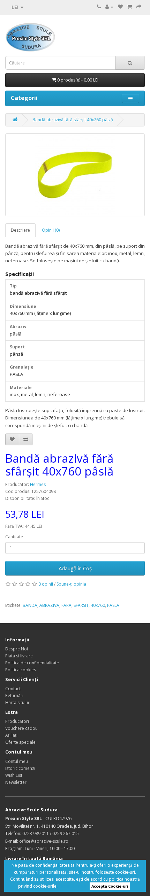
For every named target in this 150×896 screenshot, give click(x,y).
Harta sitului (17, 702)
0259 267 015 (65, 833)
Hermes (38, 484)
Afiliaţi (11, 735)
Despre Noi (16, 649)
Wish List (13, 775)
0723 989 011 (35, 833)
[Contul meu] (109, 7)
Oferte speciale (20, 742)
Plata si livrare (19, 656)
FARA (66, 605)
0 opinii (45, 584)
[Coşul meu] (129, 7)
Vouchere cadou (21, 728)
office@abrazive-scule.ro (43, 841)
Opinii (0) (51, 230)
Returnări (14, 695)
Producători (17, 721)
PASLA (113, 605)
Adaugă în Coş (75, 568)
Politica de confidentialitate (32, 663)
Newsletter (16, 782)
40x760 (98, 605)
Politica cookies (20, 670)
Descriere (20, 230)
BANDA (30, 605)
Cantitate (14, 537)
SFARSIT (81, 605)
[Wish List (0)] (120, 7)
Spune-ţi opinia (71, 584)
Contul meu (16, 761)
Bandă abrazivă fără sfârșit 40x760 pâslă (72, 120)
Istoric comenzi (20, 768)
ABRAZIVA (49, 605)
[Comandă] (138, 7)
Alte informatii (73, 886)
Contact (13, 689)
